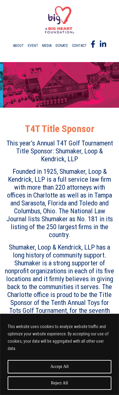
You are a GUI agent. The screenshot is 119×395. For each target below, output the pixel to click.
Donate (62, 46)
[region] (59, 354)
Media (47, 46)
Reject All (59, 383)
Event (33, 46)
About (18, 46)
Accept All (59, 366)
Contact (79, 46)
